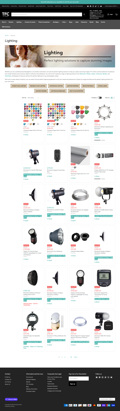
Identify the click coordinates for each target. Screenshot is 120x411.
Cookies (49, 381)
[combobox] (46, 14)
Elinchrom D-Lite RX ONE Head (32, 170)
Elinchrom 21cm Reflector (54, 251)
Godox (93, 74)
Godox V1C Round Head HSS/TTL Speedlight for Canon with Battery (32, 253)
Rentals (28, 382)
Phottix (88, 74)
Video (64, 22)
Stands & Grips (102, 86)
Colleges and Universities (54, 391)
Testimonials (50, 384)
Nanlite (105, 74)
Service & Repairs (31, 379)
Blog (97, 22)
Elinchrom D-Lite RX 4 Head (55, 210)
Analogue (56, 22)
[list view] (114, 98)
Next (75, 357)
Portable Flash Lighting (37, 86)
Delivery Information (31, 389)
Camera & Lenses (30, 22)
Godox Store (14, 6)
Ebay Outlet (65, 6)
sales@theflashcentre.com (97, 16)
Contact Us (8, 379)
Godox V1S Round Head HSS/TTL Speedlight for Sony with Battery (79, 294)
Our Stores (8, 382)
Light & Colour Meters (76, 91)
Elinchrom (83, 74)
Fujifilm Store (58, 6)
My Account (29, 377)
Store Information (94, 18)
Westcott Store (5, 6)
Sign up (72, 384)
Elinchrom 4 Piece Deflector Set (56, 336)
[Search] (84, 14)
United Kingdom (111, 6)
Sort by (24, 97)
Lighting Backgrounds (58, 91)
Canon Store (50, 6)
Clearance (84, 22)
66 (71, 357)
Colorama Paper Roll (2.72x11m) (32, 130)
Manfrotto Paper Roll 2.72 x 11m (80, 173)
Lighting (19, 22)
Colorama (99, 74)
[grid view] (112, 98)
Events (103, 22)
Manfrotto (8, 76)
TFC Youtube (29, 384)
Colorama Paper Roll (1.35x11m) (56, 130)
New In (4, 22)
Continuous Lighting (56, 86)
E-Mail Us (7, 377)
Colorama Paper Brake (77, 251)
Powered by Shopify (10, 406)
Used (76, 22)
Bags (70, 22)
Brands (11, 22)
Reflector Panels (88, 86)
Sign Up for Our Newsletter (76, 6)
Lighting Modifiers (73, 86)
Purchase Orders (30, 391)
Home (6, 35)
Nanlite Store (31, 6)
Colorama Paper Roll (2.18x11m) (80, 130)
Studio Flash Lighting (19, 86)
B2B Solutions (6, 27)
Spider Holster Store (41, 6)
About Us (7, 384)
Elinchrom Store (22, 6)
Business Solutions (52, 386)
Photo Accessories (44, 22)
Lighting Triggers (41, 91)
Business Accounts (52, 388)
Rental (91, 22)
